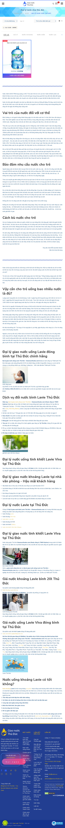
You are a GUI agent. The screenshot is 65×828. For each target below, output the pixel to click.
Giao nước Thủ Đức (18, 823)
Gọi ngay (13, 762)
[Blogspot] (11, 774)
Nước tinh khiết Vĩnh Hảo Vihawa (12, 527)
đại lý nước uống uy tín (43, 716)
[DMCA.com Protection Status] (50, 793)
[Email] (6, 770)
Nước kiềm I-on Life (8, 519)
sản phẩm (28, 688)
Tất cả (6, 35)
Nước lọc (52, 35)
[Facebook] (1, 770)
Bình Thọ (8, 643)
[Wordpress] (6, 774)
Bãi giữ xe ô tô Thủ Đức (7, 786)
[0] (56, 4)
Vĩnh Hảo (11, 409)
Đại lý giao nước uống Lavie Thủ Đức (19, 402)
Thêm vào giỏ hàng (17, 75)
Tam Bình (45, 647)
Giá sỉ (15, 35)
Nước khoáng (27, 35)
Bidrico (17, 409)
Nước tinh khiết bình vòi (13, 634)
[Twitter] (11, 770)
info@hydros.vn (52, 774)
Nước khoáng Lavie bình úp (10, 590)
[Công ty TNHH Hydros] (57, 823)
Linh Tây (20, 645)
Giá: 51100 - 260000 (10, 27)
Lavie (6, 409)
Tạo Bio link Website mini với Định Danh (9, 788)
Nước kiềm (41, 35)
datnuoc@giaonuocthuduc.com (54, 779)
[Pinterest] (15, 770)
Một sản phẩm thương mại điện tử (58, 796)
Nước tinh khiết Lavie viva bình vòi (17, 43)
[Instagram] (2, 774)
